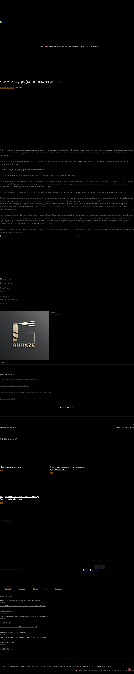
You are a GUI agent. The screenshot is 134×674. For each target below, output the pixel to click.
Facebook (8, 589)
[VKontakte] (52, 589)
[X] (27, 139)
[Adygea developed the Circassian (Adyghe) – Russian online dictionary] (23, 483)
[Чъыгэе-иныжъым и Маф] (23, 454)
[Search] (132, 362)
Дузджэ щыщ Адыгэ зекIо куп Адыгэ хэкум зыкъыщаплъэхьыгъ (68, 468)
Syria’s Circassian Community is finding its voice (13, 632)
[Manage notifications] (129, 669)
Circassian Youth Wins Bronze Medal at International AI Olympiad (18, 627)
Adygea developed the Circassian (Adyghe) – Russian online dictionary (19, 498)
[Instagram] (16, 589)
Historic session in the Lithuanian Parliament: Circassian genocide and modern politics (24, 637)
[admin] (24, 335)
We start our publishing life (7, 611)
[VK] (48, 139)
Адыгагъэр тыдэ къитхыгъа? (8, 427)
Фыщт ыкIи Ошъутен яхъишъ (125, 427)
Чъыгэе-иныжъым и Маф (11, 467)
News (1, 470)
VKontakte (58, 589)
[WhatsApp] (34, 139)
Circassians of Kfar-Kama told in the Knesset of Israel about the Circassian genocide (24, 616)
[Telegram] (41, 139)
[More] (55, 139)
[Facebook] (20, 139)
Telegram (35, 589)
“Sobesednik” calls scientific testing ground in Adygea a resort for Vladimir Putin (23, 606)
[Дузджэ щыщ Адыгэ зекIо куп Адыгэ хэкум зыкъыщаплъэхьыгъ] (73, 454)
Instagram (22, 589)
